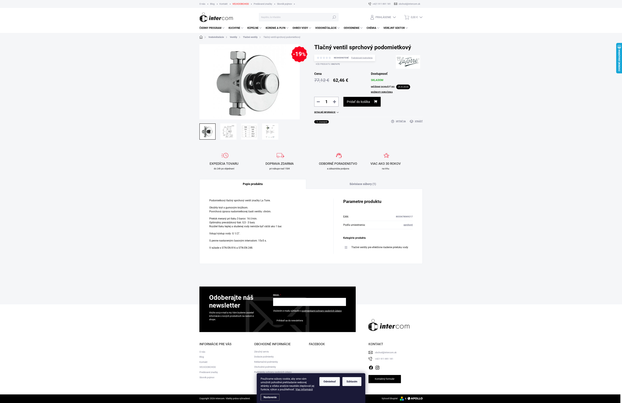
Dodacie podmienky (264, 356)
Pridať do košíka (358, 102)
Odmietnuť (329, 381)
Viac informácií (304, 389)
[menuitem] (212, 28)
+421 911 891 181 (384, 358)
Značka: (405, 73)
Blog (212, 4)
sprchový (408, 225)
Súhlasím (351, 381)
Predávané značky (263, 4)
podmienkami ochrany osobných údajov (322, 311)
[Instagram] (377, 367)
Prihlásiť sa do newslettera (289, 320)
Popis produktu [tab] (253, 184)
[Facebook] (371, 367)
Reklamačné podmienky (266, 362)
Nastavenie (270, 397)
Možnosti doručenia (382, 92)
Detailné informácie (324, 112)
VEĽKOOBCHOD (240, 4)
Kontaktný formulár (385, 379)
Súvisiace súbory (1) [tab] (363, 184)
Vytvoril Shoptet (390, 398)
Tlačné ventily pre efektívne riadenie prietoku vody (379, 247)
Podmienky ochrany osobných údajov (273, 372)
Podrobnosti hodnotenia (362, 58)
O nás (202, 4)
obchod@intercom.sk (386, 352)
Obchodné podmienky (265, 367)
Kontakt (223, 4)
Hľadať (334, 17)
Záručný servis (261, 351)
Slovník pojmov (284, 4)
